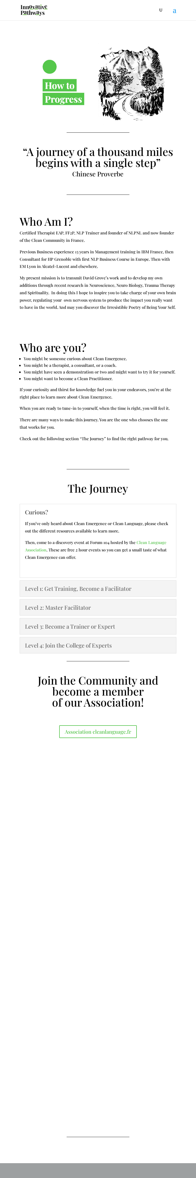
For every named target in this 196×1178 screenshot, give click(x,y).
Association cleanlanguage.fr (98, 731)
